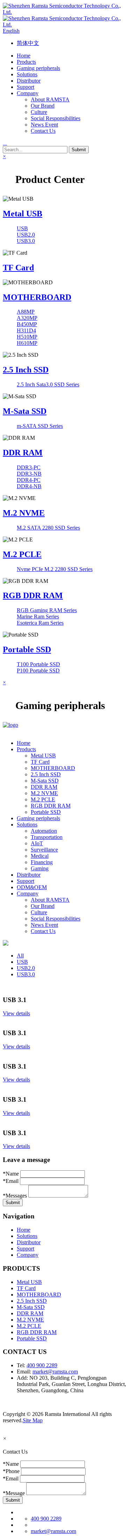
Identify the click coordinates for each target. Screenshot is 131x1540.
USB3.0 (26, 241)
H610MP (27, 343)
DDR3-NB (29, 474)
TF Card (18, 267)
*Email (11, 1181)
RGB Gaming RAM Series (47, 610)
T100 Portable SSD (38, 664)
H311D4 (26, 330)
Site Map (33, 1420)
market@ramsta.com (55, 1372)
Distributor (29, 1242)
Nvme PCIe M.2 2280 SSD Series (55, 569)
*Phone (11, 1471)
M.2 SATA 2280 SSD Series (48, 528)
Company (27, 1255)
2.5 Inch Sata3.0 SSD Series (48, 384)
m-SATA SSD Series (40, 426)
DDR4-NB (29, 486)
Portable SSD (27, 649)
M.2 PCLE (22, 554)
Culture (39, 112)
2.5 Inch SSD (26, 369)
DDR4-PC (29, 480)
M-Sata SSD (24, 411)
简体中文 (28, 43)
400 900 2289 (42, 1365)
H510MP (27, 337)
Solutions (27, 1236)
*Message (14, 1493)
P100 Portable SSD (38, 670)
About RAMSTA (50, 99)
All (20, 955)
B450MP (27, 324)
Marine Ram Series (38, 616)
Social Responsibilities (55, 118)
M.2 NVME (24, 512)
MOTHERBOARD (37, 297)
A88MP (26, 312)
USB (22, 228)
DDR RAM (23, 452)
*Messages (15, 1196)
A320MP (27, 318)
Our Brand (42, 106)
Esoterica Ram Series (40, 623)
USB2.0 (26, 235)
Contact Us (43, 131)
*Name (11, 1174)
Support (25, 1249)
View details (16, 1013)
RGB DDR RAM (33, 595)
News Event (44, 125)
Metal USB (22, 213)
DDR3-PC (29, 467)
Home (23, 1230)
